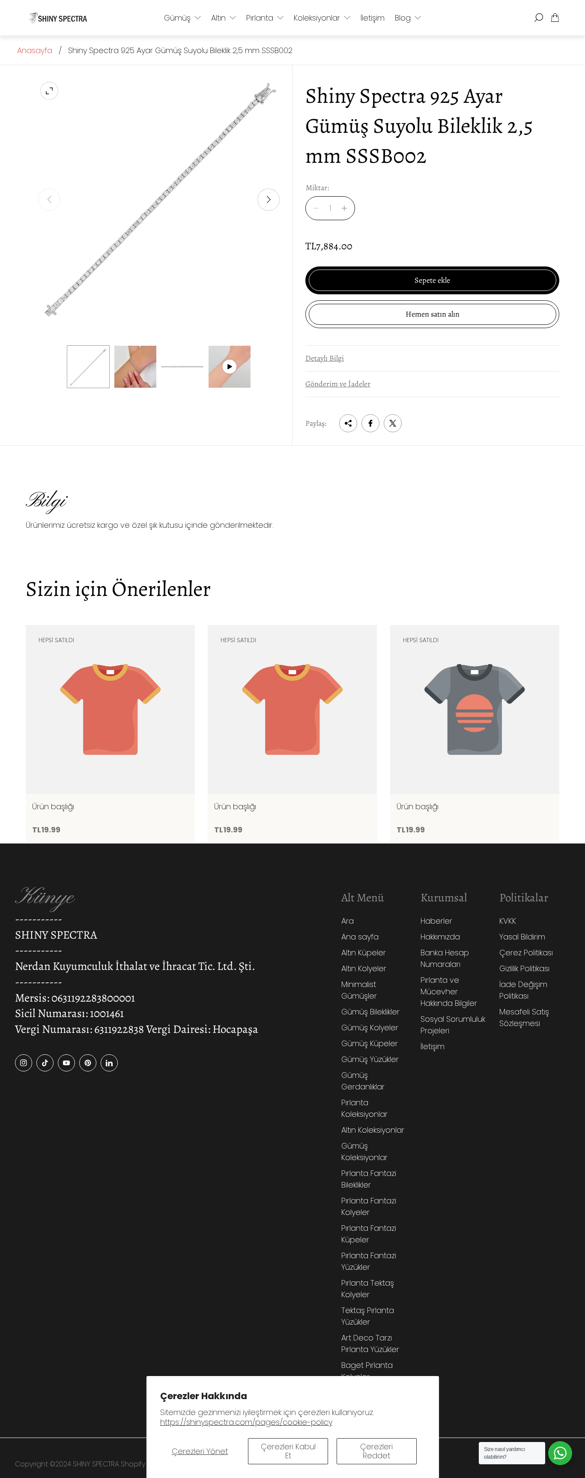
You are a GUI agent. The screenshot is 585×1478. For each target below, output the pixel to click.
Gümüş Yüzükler (370, 1059)
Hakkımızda (440, 936)
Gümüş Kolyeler (369, 1027)
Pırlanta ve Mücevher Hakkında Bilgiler (449, 991)
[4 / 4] (229, 366)
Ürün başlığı (53, 807)
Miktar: (317, 187)
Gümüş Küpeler (369, 1043)
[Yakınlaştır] (49, 90)
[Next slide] (268, 199)
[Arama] (538, 17)
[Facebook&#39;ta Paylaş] (370, 423)
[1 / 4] (88, 366)
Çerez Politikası (526, 952)
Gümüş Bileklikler (370, 1011)
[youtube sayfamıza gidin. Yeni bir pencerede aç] (66, 1062)
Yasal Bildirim (522, 936)
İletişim (433, 1046)
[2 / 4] (135, 366)
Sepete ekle (432, 280)
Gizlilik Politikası (524, 968)
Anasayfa (34, 50)
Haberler (436, 921)
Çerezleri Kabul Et (288, 1451)
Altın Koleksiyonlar (372, 1130)
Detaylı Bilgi (324, 358)
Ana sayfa (360, 936)
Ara (347, 921)
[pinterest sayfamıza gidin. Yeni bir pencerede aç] (87, 1062)
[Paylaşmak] (348, 423)
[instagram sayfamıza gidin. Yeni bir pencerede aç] (23, 1062)
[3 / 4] (182, 366)
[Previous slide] (49, 199)
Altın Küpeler (363, 952)
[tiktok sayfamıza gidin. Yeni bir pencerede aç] (45, 1062)
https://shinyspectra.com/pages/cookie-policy (246, 1422)
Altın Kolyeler (363, 968)
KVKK (507, 921)
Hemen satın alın (433, 314)
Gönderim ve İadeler (337, 384)
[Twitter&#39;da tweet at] (393, 423)
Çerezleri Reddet (376, 1451)
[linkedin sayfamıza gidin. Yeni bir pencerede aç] (109, 1062)
